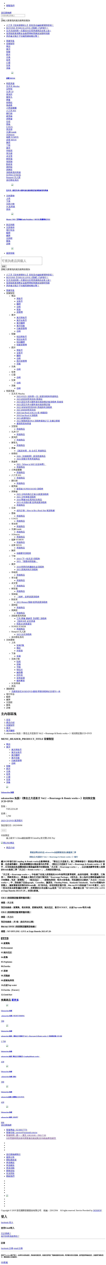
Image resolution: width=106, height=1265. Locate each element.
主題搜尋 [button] (10, 227)
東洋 (8, 728)
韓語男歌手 (22, 337)
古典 (8, 771)
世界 (8, 774)
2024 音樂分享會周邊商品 (28, 459)
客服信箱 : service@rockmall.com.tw (21, 1132)
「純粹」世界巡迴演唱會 (28, 597)
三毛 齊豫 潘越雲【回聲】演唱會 (32, 618)
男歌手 (20, 298)
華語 (8, 744)
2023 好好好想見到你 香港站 (29, 399)
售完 (3, 830)
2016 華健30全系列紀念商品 (29, 500)
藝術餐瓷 (21, 680)
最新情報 (10, 253)
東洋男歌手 (22, 318)
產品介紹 (10, 722)
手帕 (19, 667)
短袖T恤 (20, 645)
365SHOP (97, 1210)
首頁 (8, 720)
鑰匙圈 (20, 672)
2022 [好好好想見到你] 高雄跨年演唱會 (34, 407)
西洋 (8, 769)
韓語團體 (21, 342)
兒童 (8, 779)
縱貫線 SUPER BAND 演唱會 (30, 489)
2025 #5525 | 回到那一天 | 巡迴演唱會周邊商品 (37, 396)
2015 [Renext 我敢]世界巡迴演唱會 (32, 602)
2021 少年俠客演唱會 (26, 497)
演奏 (19, 364)
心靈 (8, 777)
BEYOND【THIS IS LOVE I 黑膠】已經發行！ (27, 28)
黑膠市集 (10, 41)
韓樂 (8, 766)
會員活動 (10, 1168)
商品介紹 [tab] (10, 848)
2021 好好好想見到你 (26, 410)
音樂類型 (10, 44)
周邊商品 (21, 429)
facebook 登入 (7, 1222)
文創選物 (10, 196)
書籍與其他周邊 (24, 423)
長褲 (19, 656)
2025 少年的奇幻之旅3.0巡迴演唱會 (33, 494)
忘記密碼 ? (6, 1233)
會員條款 (10, 1162)
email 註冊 (18, 1248)
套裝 (19, 309)
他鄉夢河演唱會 (24, 553)
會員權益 (10, 1165)
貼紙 (19, 661)
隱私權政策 (11, 1160)
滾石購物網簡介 (13, 1154)
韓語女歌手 (22, 339)
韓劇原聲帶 (22, 345)
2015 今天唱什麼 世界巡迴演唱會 (32, 502)
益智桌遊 (21, 678)
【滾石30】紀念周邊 (26, 621)
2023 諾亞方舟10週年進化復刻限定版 (33, 404)
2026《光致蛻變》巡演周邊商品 (31, 456)
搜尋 (3, 266)
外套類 (20, 651)
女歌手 (20, 301)
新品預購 (10, 225)
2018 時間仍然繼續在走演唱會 (30, 567)
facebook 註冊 (7, 1248)
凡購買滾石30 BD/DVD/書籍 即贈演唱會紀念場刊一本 (35, 691)
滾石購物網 (6, 13)
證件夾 (20, 675)
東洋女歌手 (22, 320)
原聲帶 (20, 312)
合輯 (19, 307)
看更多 (15, 1000)
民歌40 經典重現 (24, 624)
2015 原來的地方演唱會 (27, 569)
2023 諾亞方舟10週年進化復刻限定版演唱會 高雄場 (40, 402)
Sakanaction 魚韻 (7, 792)
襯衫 (19, 648)
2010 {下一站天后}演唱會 (28, 559)
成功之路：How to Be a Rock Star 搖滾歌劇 (36, 510)
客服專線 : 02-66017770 (16, 1130)
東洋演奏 (21, 326)
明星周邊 (10, 83)
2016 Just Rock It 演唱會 (27, 415)
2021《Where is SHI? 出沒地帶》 (31, 464)
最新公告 (10, 1157)
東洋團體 (21, 323)
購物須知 (10, 1171)
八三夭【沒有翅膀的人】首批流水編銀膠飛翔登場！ (30, 25)
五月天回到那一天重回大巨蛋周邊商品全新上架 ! (28, 31)
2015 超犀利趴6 (24, 418)
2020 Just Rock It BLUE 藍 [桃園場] (32, 413)
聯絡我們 (10, 1176)
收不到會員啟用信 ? (10, 1236)
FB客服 (4, 1262)
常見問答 (10, 1173)
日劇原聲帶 (22, 328)
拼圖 (19, 664)
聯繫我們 (10, 6)
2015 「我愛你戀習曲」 (27, 561)
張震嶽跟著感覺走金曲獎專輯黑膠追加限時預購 (28, 33)
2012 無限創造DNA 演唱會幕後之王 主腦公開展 (38, 421)
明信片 (20, 670)
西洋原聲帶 (22, 361)
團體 (19, 304)
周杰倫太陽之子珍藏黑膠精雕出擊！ (22, 36)
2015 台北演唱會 (24, 634)
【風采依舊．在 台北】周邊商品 (31, 451)
